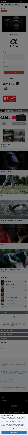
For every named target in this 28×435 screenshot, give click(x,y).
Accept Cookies (14, 432)
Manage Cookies (14, 428)
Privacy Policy (18, 424)
